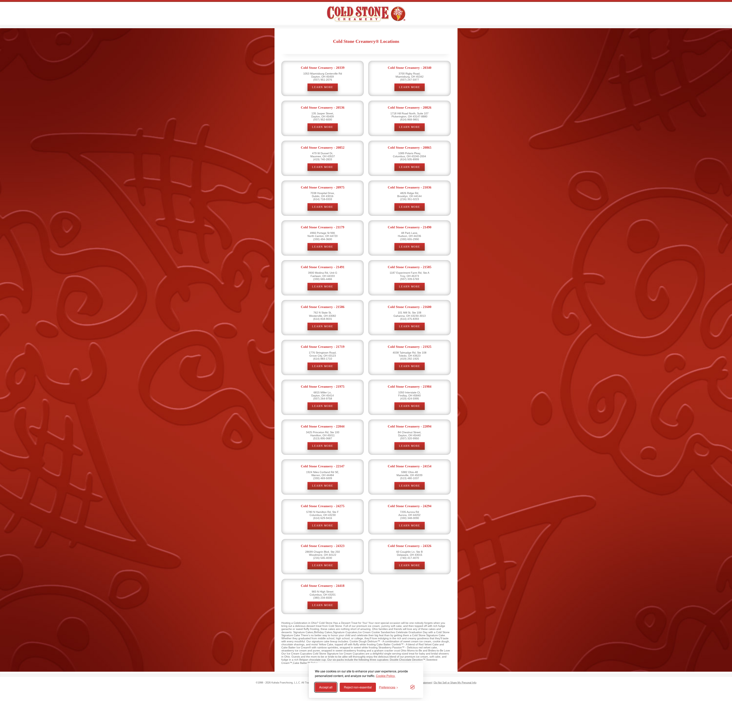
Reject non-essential (358, 687)
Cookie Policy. (385, 676)
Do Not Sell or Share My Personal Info (455, 682)
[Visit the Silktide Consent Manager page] (412, 687)
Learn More (322, 87)
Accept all (325, 687)
